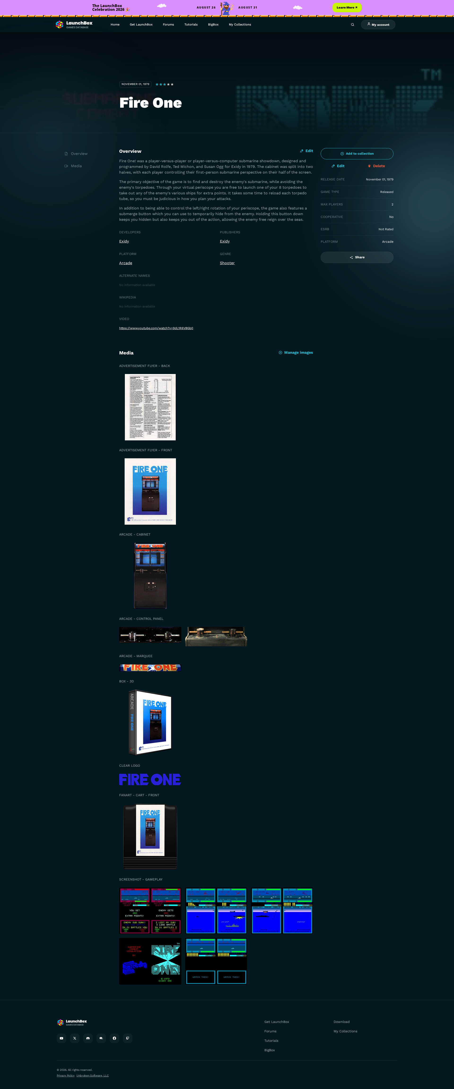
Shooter (227, 263)
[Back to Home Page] (74, 24)
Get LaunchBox (141, 24)
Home (115, 24)
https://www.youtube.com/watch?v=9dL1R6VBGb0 (156, 328)
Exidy (124, 241)
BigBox (213, 24)
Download (342, 1022)
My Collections (240, 24)
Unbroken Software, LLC (92, 1075)
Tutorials (191, 24)
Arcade (125, 263)
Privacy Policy (65, 1075)
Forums (168, 24)
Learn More (347, 7)
